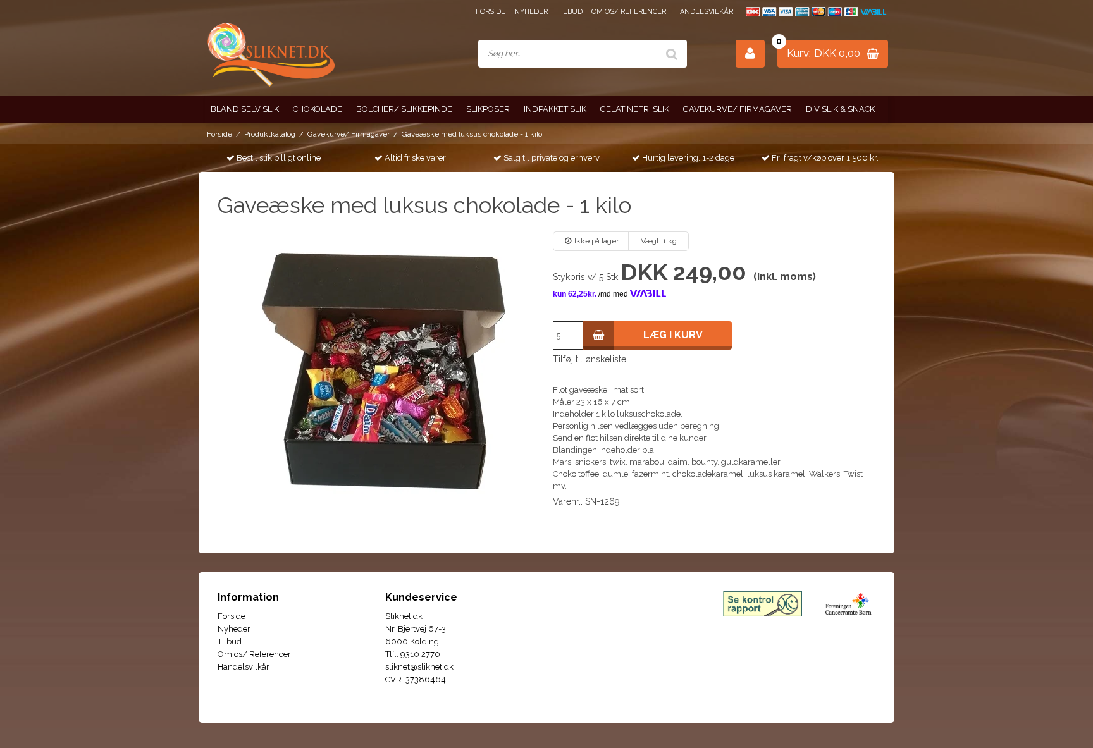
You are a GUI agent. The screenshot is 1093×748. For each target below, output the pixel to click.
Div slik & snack (840, 109)
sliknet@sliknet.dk (419, 666)
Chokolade (317, 109)
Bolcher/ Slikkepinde (404, 109)
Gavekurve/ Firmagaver (737, 109)
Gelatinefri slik (634, 109)
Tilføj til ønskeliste (589, 359)
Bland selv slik (245, 109)
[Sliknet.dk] (270, 54)
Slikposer (488, 109)
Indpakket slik (555, 109)
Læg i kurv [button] (673, 335)
